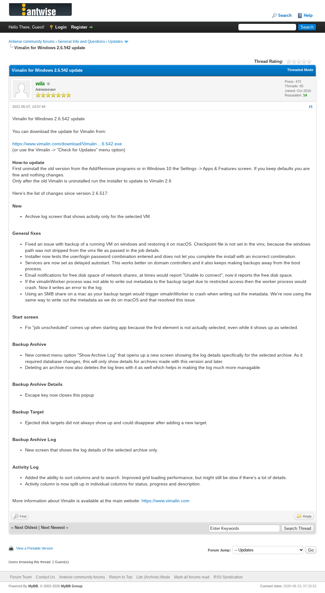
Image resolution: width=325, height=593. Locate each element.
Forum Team (21, 577)
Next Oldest (26, 527)
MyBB (33, 586)
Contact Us (45, 577)
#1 (311, 107)
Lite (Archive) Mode (153, 577)
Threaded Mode (300, 70)
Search (285, 15)
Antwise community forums (32, 41)
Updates (115, 41)
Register (79, 27)
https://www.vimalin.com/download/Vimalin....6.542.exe (67, 143)
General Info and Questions (81, 41)
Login (61, 27)
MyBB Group (72, 586)
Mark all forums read (191, 577)
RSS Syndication (228, 577)
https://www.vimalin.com (165, 500)
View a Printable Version (34, 548)
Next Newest (53, 527)
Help (308, 15)
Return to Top (120, 577)
